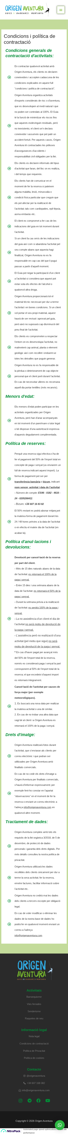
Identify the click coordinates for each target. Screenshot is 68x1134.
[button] (60, 1125)
